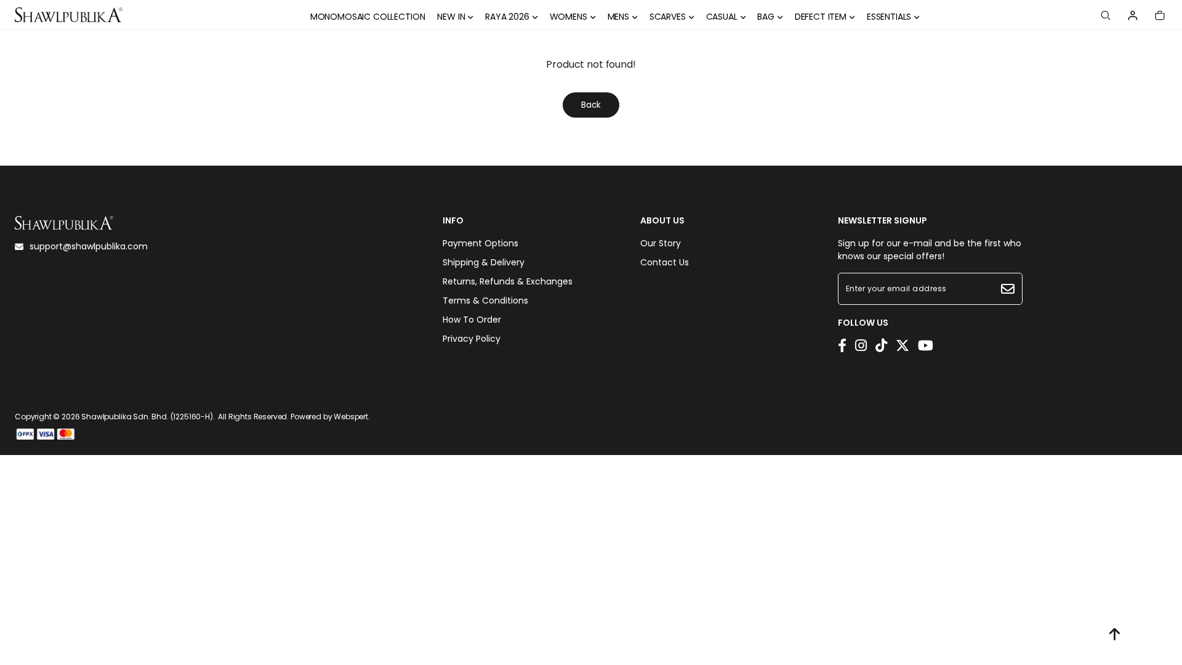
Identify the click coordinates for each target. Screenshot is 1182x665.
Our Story (660, 243)
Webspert (351, 416)
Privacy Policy (472, 338)
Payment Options (480, 243)
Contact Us (664, 262)
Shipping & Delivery (484, 262)
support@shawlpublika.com (89, 246)
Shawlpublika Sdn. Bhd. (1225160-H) (147, 416)
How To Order (472, 319)
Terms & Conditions (485, 300)
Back (591, 105)
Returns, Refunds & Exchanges (508, 281)
